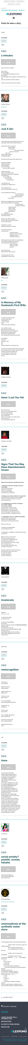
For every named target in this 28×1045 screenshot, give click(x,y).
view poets (20, 1)
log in (18, 4)
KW (2, 737)
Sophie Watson (5, 104)
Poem (4, 41)
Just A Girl (7, 128)
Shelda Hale (4, 278)
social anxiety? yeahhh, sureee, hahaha (10, 859)
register (11, 4)
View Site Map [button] (14, 1036)
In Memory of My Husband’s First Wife (13, 304)
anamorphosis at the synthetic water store (13, 926)
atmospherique (5, 899)
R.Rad (3, 32)
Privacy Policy (24, 1040)
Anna (4, 760)
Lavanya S (4, 833)
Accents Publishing (10, 1024)
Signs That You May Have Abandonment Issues (13, 467)
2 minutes (7, 55)
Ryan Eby (4, 646)
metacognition (10, 669)
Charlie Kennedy (5, 377)
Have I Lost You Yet (12, 397)
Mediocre (5, 1027)
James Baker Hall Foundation (9, 10)
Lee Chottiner (5, 577)
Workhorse (22, 10)
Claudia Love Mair (6, 441)
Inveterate (7, 600)
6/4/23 (3, 51)
